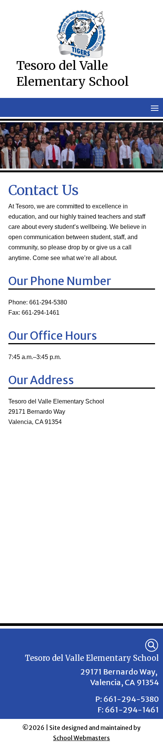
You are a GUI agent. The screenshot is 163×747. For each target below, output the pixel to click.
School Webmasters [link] (81, 738)
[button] (155, 108)
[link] (151, 645)
